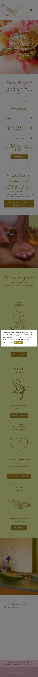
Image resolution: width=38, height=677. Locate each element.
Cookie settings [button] (8, 342)
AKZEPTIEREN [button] (18, 342)
